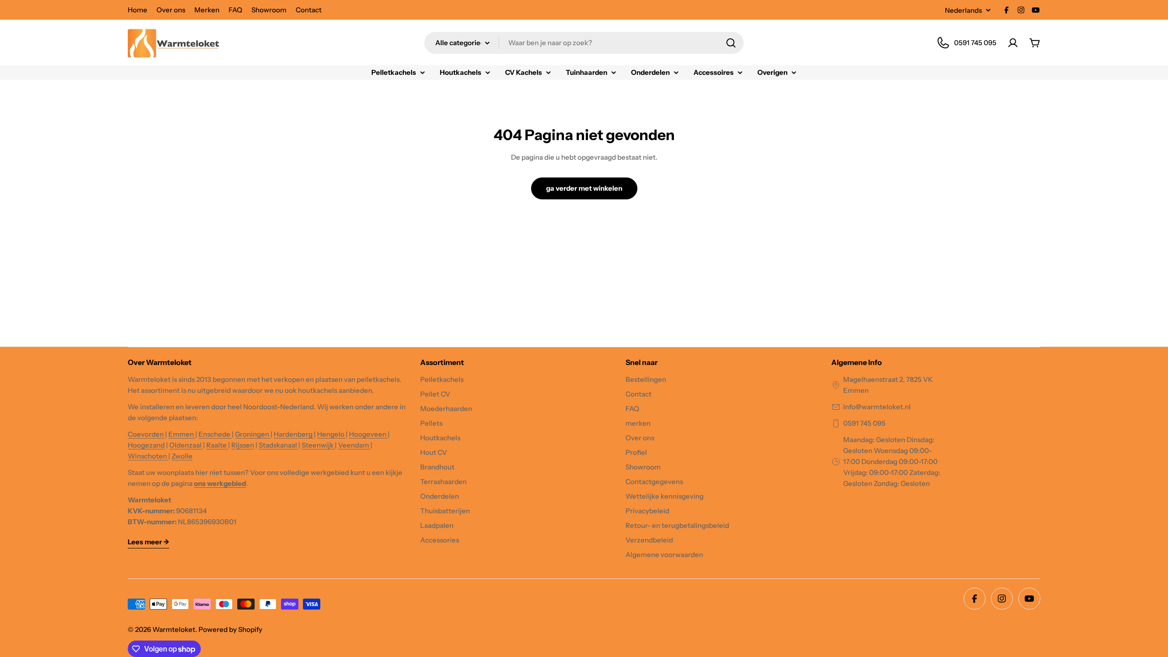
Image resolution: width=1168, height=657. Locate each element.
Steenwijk (318, 445)
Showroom (269, 9)
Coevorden (146, 434)
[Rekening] (1012, 42)
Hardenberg (294, 434)
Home (137, 9)
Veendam (354, 445)
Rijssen (242, 445)
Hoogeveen (368, 434)
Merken (206, 9)
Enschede (215, 434)
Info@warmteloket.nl (877, 406)
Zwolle (182, 456)
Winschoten (148, 456)
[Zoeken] (730, 42)
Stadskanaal (278, 445)
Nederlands (963, 10)
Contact (309, 9)
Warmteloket (173, 629)
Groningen (253, 434)
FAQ (235, 9)
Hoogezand (146, 445)
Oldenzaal (186, 445)
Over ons (170, 9)
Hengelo (331, 434)
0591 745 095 (864, 423)
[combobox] (584, 43)
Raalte (217, 445)
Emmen (181, 434)
